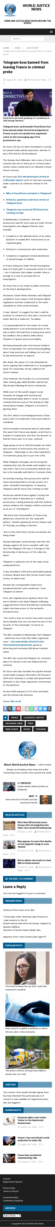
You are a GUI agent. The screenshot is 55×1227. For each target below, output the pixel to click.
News (18, 48)
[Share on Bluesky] (45, 709)
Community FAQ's (11, 1197)
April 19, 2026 (27, 867)
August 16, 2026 (28, 1144)
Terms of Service (11, 1191)
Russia (27, 729)
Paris (30, 723)
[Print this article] (27, 709)
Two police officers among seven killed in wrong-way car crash (25, 1072)
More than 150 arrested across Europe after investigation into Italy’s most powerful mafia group (34, 825)
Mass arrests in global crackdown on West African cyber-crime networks (26, 1030)
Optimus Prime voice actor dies (19, 910)
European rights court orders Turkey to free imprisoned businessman (32, 1120)
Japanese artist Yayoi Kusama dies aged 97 (24, 936)
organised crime (13, 723)
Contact (6, 1178)
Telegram (41, 729)
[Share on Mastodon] (36, 709)
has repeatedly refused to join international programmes (23, 643)
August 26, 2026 (28, 1127)
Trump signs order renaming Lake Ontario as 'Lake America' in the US (25, 918)
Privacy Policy (9, 1188)
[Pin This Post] (18, 709)
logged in (20, 893)
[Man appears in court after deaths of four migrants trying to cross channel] (9, 844)
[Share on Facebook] (5, 709)
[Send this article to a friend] (23, 709)
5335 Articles (45, 764)
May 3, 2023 (26, 831)
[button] (50, 31)
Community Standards (13, 1200)
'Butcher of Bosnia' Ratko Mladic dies (22, 930)
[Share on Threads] (49, 709)
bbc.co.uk (16, 701)
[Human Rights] (9, 1120)
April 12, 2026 (27, 850)
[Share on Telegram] (40, 709)
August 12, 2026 (28, 1161)
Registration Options (12, 1181)
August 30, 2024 (14, 79)
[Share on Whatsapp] (31, 709)
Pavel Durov (11, 729)
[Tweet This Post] (9, 709)
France (14, 717)
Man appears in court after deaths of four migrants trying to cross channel (34, 844)
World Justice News (36, 79)
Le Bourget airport (34, 717)
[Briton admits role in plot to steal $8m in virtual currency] (9, 863)
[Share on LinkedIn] (14, 709)
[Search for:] (27, 38)
